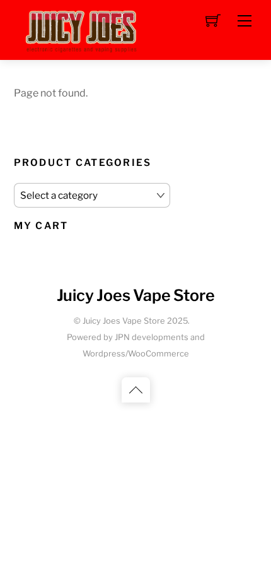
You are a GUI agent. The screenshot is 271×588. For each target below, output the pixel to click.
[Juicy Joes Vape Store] (83, 28)
